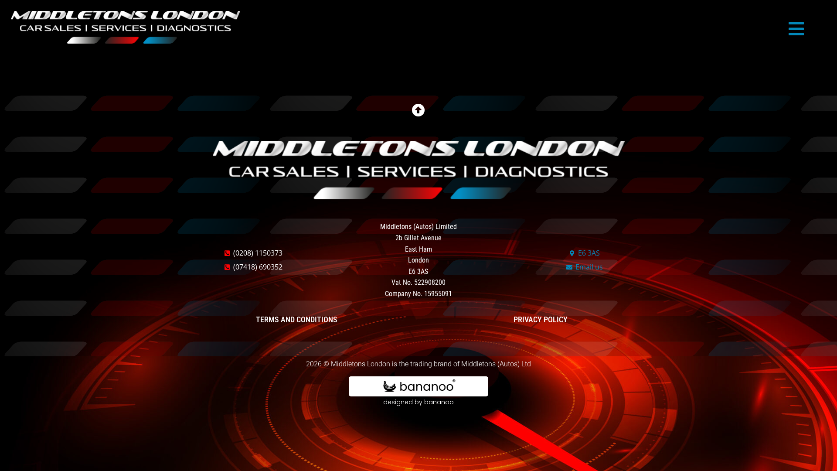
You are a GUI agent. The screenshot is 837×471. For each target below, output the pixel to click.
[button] (796, 29)
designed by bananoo (418, 402)
